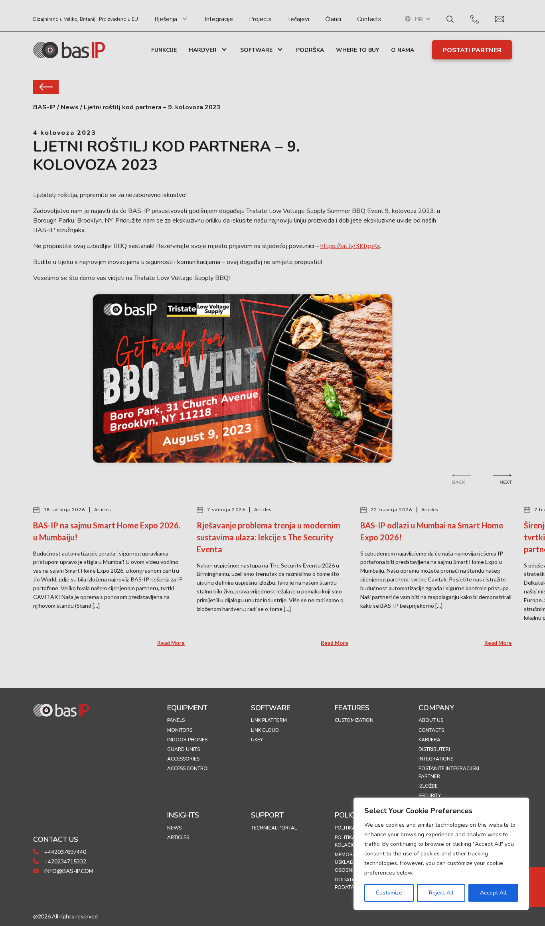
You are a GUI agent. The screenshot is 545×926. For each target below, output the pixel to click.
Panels (176, 720)
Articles (178, 837)
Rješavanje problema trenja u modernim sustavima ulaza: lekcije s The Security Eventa (268, 537)
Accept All (493, 892)
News (174, 828)
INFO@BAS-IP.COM (68, 871)
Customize (389, 892)
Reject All (441, 892)
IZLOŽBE (428, 786)
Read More (171, 643)
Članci (333, 19)
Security (430, 795)
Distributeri (434, 749)
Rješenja (165, 19)
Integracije (219, 19)
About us (431, 720)
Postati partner (472, 50)
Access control (188, 768)
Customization (354, 720)
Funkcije (164, 50)
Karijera (429, 740)
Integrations (436, 759)
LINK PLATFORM (269, 720)
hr (419, 19)
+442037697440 (64, 852)
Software (256, 50)
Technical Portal (274, 828)
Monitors (179, 730)
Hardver (203, 50)
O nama (402, 50)
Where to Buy (357, 50)
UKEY (257, 740)
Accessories (183, 759)
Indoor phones (187, 740)
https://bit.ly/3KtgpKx (350, 246)
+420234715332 (64, 861)
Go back (46, 87)
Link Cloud (265, 730)
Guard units (183, 749)
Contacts (369, 19)
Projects (260, 19)
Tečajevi (298, 19)
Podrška (310, 50)
